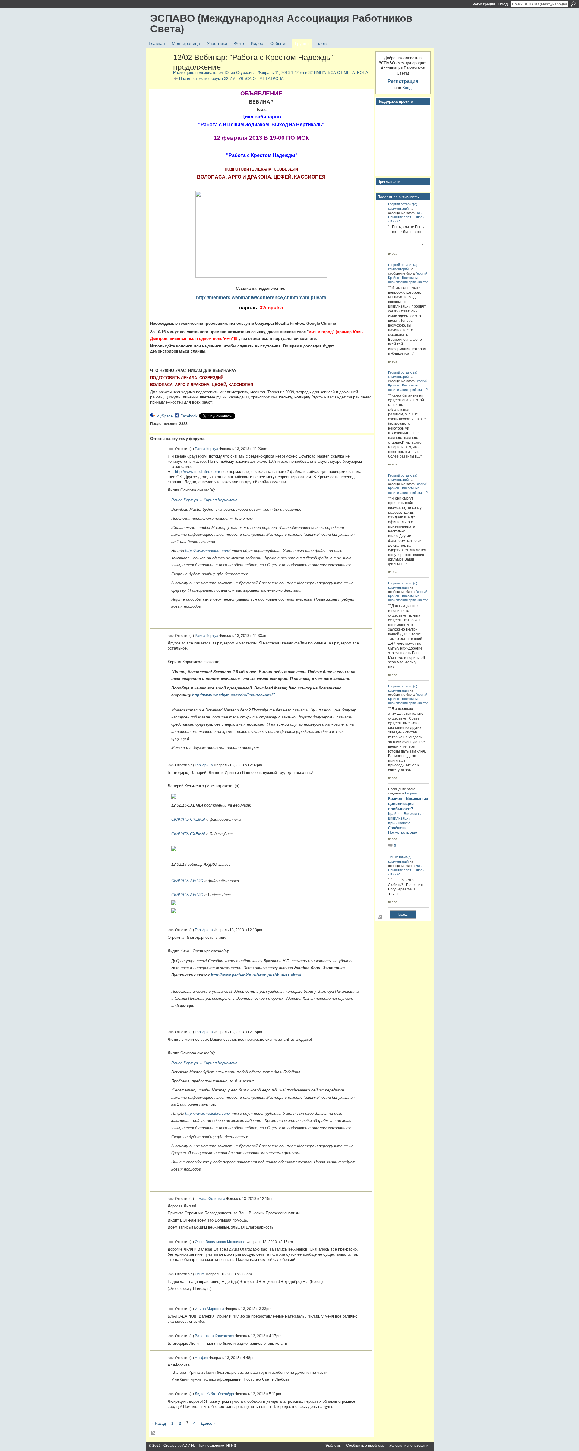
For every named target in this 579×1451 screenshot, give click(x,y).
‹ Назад (159, 1423)
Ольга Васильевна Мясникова (220, 1242)
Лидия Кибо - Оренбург (214, 1394)
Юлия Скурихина (240, 72)
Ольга (200, 1274)
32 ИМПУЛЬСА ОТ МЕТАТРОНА (338, 72)
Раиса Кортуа (206, 448)
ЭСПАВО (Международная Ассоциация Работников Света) (281, 23)
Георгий (394, 204)
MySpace (164, 416)
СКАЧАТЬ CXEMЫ (188, 819)
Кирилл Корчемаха (220, 500)
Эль (419, 213)
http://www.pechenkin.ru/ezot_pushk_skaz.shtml (256, 975)
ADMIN (188, 1445)
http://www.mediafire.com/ (197, 471)
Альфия (201, 1358)
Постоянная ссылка (171, 449)
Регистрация (484, 4)
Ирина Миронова (209, 1309)
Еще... (403, 914)
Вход (503, 4)
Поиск (573, 4)
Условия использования (410, 1445)
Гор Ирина (204, 765)
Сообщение (398, 828)
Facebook (189, 416)
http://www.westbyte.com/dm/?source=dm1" (233, 695)
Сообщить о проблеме (365, 1445)
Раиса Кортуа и (186, 500)
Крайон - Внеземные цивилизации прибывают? (408, 803)
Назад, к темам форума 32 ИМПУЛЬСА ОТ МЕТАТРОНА (231, 78)
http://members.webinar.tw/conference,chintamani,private (261, 297)
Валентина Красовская (214, 1336)
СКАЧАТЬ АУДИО (187, 880)
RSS (153, 1433)
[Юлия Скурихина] (159, 70)
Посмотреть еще (402, 832)
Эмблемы (333, 1445)
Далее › (208, 1423)
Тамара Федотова (210, 1199)
